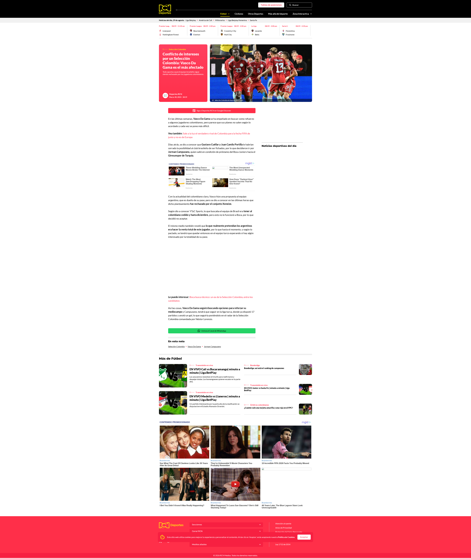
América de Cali (205, 20)
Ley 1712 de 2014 (282, 544)
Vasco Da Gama (194, 346)
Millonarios (220, 20)
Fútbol (223, 14)
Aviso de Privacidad (283, 527)
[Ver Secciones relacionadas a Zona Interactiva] (311, 14)
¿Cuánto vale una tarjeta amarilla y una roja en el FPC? (268, 408)
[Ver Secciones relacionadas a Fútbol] (229, 14)
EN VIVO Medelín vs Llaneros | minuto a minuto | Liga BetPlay (215, 398)
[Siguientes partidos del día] (310, 30)
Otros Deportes (255, 14)
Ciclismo (239, 14)
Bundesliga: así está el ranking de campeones (264, 368)
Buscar (295, 5)
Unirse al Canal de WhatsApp (213, 331)
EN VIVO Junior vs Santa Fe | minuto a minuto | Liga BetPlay (267, 389)
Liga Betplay (191, 20)
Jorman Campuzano (212, 346)
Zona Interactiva (301, 14)
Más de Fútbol (170, 358)
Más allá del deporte (278, 14)
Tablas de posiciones (271, 5)
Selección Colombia (176, 346)
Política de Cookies (286, 537)
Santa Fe (253, 20)
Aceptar (304, 537)
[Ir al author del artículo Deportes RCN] (165, 95)
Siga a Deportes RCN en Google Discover (214, 110)
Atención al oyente (283, 523)
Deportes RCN (175, 94)
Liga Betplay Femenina (237, 20)
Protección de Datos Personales (288, 532)
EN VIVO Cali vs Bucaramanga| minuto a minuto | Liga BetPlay (215, 370)
